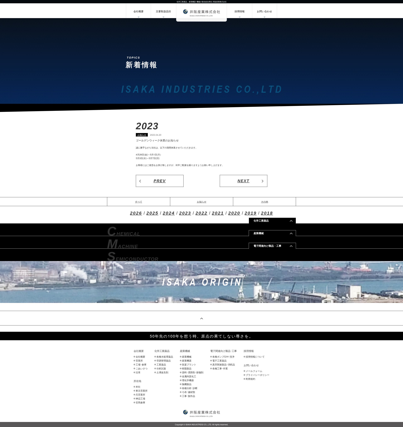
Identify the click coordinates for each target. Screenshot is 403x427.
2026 (136, 213)
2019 (251, 213)
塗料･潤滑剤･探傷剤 (192, 372)
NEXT (244, 181)
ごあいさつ (142, 368)
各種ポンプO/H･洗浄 (223, 356)
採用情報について (255, 356)
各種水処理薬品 (164, 356)
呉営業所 (140, 394)
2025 (152, 213)
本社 (138, 386)
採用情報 (240, 11)
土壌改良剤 (162, 372)
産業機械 (186, 356)
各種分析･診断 (189, 388)
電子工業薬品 (219, 360)
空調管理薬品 (163, 360)
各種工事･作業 (220, 368)
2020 (234, 213)
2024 (169, 213)
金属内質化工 (189, 376)
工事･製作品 (188, 396)
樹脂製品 (186, 368)
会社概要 (138, 11)
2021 (218, 213)
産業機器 (186, 360)
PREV (160, 181)
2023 (185, 213)
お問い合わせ (264, 11)
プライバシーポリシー (257, 374)
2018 (267, 213)
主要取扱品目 (163, 11)
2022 (201, 213)
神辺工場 (140, 398)
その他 (264, 201)
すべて (138, 201)
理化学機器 (188, 380)
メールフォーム (254, 371)
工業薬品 (161, 364)
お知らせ (141, 134)
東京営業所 (142, 390)
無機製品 (186, 384)
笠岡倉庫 (140, 402)
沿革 (138, 372)
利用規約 (250, 378)
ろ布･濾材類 (188, 392)
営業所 (139, 360)
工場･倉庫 (141, 364)
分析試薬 (161, 368)
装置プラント (189, 364)
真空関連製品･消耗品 (223, 364)
